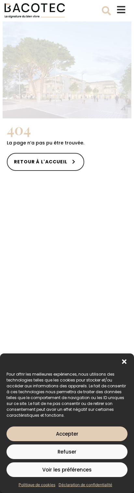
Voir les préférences (67, 469)
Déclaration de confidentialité (85, 484)
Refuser (67, 451)
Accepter (67, 433)
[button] (124, 361)
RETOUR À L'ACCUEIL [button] (40, 161)
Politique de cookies (37, 484)
